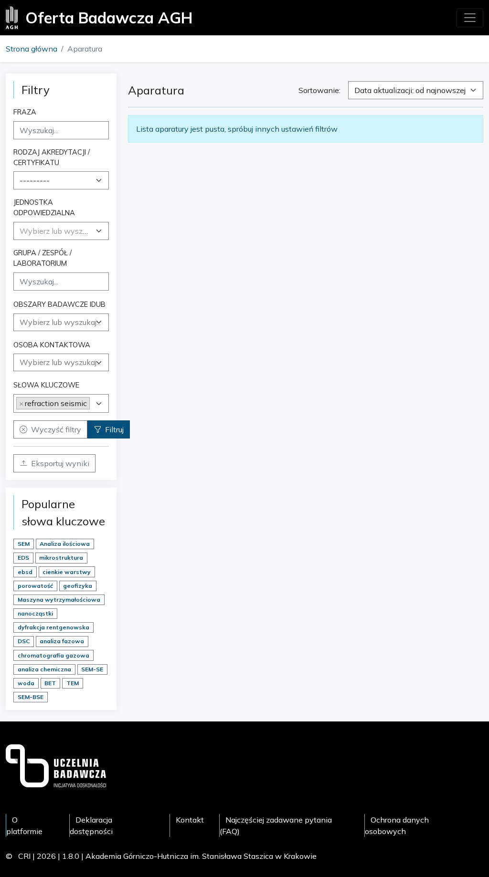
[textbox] (55, 231)
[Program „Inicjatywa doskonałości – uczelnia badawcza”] (56, 765)
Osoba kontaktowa (51, 344)
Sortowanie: (319, 90)
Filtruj (114, 429)
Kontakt (190, 820)
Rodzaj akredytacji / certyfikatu (51, 157)
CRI (24, 856)
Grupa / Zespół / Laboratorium (42, 258)
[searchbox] (61, 322)
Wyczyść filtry (56, 429)
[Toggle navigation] (470, 17)
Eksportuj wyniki (60, 463)
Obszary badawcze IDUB (59, 304)
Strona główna (31, 48)
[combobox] (61, 180)
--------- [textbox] (35, 180)
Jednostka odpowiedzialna (44, 207)
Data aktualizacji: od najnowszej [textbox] (410, 90)
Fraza (24, 111)
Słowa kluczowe (46, 384)
